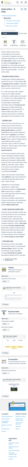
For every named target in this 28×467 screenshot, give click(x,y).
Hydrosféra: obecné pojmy (13, 21)
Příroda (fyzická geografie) (9, 15)
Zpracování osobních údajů (13, 453)
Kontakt (11, 459)
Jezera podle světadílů (12, 23)
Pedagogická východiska (5, 422)
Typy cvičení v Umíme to (19, 423)
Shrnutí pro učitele (20, 416)
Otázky (5, 45)
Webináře (18, 426)
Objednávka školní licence (13, 447)
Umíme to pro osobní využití (19, 419)
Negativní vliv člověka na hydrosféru (11, 259)
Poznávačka (22, 45)
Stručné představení (7, 416)
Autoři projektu (5, 419)
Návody (18, 429)
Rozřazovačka (14, 45)
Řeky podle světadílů (11, 26)
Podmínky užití (13, 456)
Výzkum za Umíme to (7, 425)
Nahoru (6, 304)
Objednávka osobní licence (14, 443)
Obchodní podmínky (14, 450)
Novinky (4, 431)
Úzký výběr (24, 33)
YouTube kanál (5, 429)
